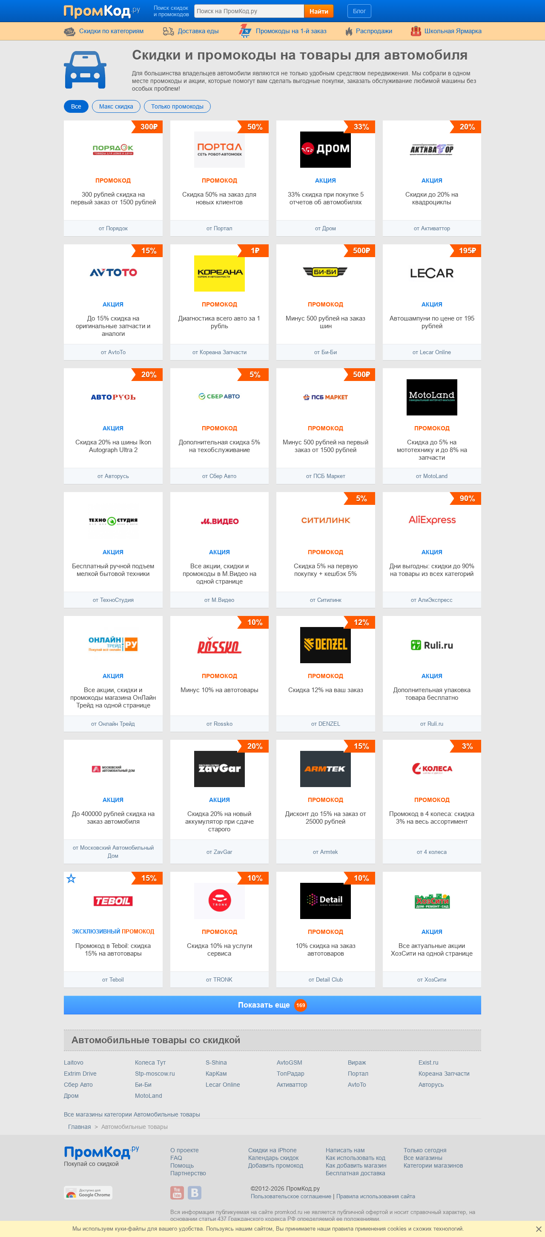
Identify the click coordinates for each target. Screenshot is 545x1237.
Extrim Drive (80, 1073)
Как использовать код (355, 1157)
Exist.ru (429, 1062)
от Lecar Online (432, 352)
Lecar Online (223, 1084)
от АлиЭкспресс (432, 600)
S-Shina (216, 1062)
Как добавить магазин (356, 1165)
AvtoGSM (289, 1062)
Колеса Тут (150, 1062)
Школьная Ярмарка (453, 30)
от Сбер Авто (219, 476)
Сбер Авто (78, 1084)
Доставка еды (198, 30)
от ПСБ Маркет (325, 476)
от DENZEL (325, 724)
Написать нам (345, 1150)
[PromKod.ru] (102, 10)
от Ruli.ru (431, 724)
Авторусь (431, 1084)
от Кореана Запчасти (219, 352)
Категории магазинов (433, 1165)
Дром (71, 1095)
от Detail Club (326, 979)
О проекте (184, 1150)
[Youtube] (178, 1193)
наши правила (335, 1229)
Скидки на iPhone (272, 1150)
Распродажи (374, 30)
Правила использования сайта (375, 1196)
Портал (358, 1073)
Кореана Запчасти (444, 1073)
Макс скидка (116, 106)
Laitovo (73, 1062)
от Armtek (325, 852)
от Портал (219, 228)
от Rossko (219, 724)
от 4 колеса (432, 852)
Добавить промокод (275, 1165)
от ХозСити (431, 979)
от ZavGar (219, 852)
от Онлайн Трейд (113, 724)
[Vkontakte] (196, 1193)
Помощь (182, 1165)
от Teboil (113, 979)
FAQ (176, 1157)
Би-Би (143, 1084)
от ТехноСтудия (113, 600)
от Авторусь (113, 476)
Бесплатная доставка (355, 1173)
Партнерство (188, 1173)
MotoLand (148, 1095)
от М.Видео (219, 600)
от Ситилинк (325, 600)
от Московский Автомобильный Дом (113, 852)
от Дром (325, 228)
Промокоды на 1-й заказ (291, 30)
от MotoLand (431, 476)
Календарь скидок (273, 1157)
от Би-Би (325, 352)
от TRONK (219, 979)
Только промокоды (177, 106)
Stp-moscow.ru (155, 1073)
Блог (359, 11)
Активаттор (292, 1084)
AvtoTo (357, 1084)
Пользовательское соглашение (291, 1196)
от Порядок (113, 228)
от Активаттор (432, 228)
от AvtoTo (113, 352)
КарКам (216, 1073)
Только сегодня (425, 1150)
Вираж (357, 1062)
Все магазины (423, 1157)
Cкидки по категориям (111, 30)
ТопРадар (290, 1073)
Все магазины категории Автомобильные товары (132, 1114)
